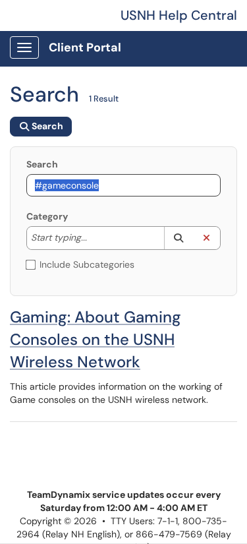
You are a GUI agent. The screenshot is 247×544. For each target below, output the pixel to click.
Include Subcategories (87, 264)
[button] (178, 238)
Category (47, 216)
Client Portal (85, 47)
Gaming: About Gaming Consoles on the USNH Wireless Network (95, 339)
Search (42, 164)
